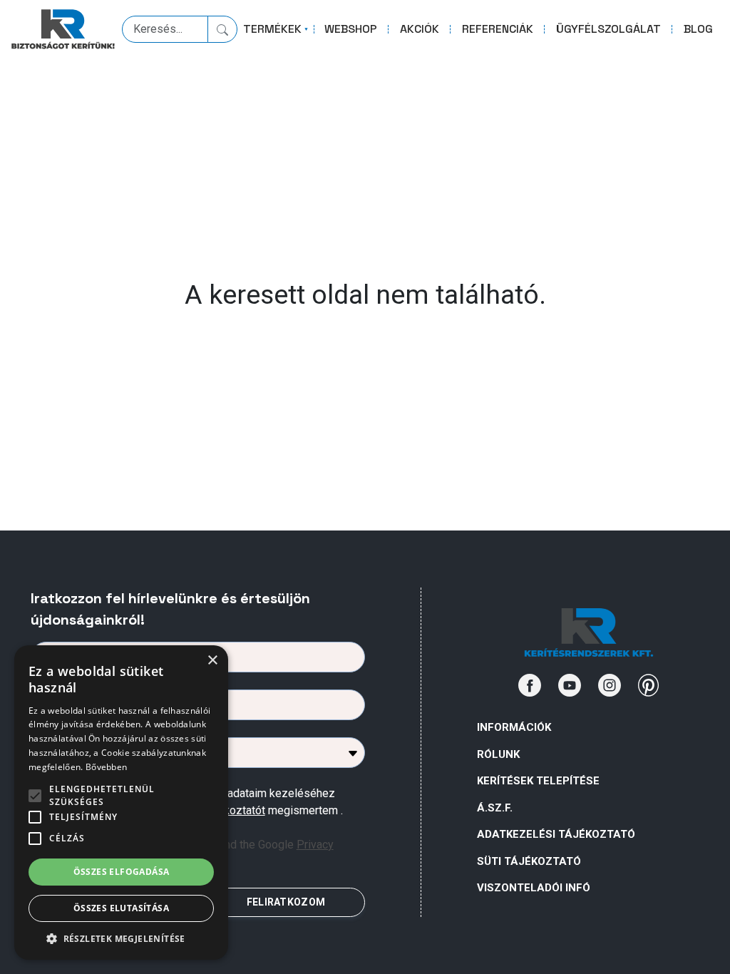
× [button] (212, 660)
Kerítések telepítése (538, 780)
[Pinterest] (648, 685)
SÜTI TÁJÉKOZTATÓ (529, 861)
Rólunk (498, 754)
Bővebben (106, 767)
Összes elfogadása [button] (121, 872)
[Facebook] (529, 685)
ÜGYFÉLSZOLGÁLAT (608, 28)
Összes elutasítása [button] (121, 908)
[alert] (121, 802)
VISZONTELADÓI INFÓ (533, 887)
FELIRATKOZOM (286, 902)
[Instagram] (609, 685)
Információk (514, 727)
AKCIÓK (419, 28)
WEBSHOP (350, 28)
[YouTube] (569, 685)
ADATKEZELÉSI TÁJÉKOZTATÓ (556, 834)
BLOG (698, 28)
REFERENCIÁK (497, 28)
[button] (121, 938)
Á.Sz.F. (495, 807)
